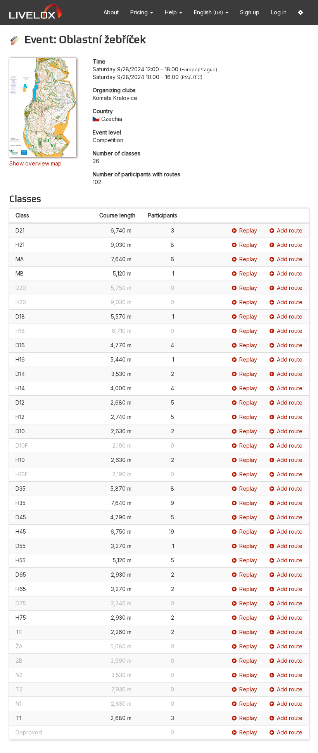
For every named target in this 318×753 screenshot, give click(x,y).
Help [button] (171, 12)
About (111, 12)
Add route (289, 230)
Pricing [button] (139, 12)
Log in (279, 12)
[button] (300, 12)
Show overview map (35, 163)
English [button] (208, 12)
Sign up (249, 12)
